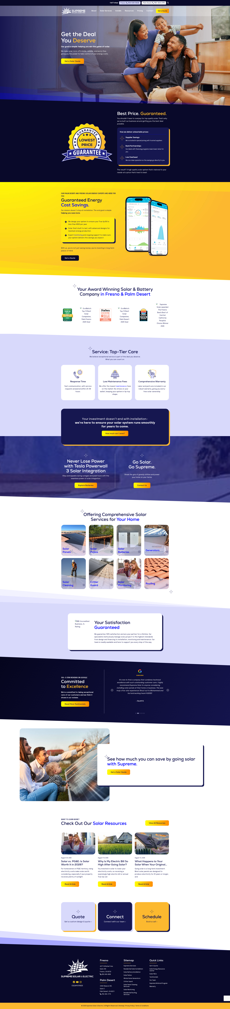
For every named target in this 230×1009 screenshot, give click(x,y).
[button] (112, 690)
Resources (129, 11)
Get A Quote (154, 966)
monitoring (78, 235)
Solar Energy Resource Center (157, 970)
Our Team (153, 980)
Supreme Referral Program (158, 983)
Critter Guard (128, 981)
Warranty (153, 986)
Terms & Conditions (142, 1006)
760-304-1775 (106, 994)
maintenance (121, 386)
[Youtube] (77, 982)
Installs (118, 11)
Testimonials (154, 977)
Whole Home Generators (132, 978)
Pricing (140, 11)
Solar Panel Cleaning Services (130, 985)
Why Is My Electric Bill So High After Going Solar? (113, 863)
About (93, 11)
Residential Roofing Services (130, 993)
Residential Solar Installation (133, 969)
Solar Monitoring (129, 989)
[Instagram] (81, 982)
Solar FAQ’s (153, 974)
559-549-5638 (106, 974)
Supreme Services (130, 966)
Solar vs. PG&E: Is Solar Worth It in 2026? (75, 863)
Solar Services (106, 11)
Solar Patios (128, 975)
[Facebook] (74, 982)
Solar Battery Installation (132, 972)
